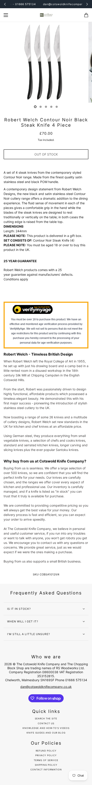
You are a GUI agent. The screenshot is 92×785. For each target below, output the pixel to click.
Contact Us (46, 723)
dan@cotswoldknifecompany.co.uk (46, 687)
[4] (56, 106)
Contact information (46, 769)
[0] (35, 106)
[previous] (5, 4)
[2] (46, 106)
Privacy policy (46, 755)
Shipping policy (46, 764)
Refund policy (46, 750)
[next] (87, 4)
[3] (51, 106)
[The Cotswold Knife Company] (46, 15)
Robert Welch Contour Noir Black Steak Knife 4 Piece (46, 122)
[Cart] (86, 15)
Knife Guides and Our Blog (46, 732)
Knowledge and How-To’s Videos (46, 728)
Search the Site (46, 718)
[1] (40, 106)
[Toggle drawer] (6, 15)
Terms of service (46, 760)
